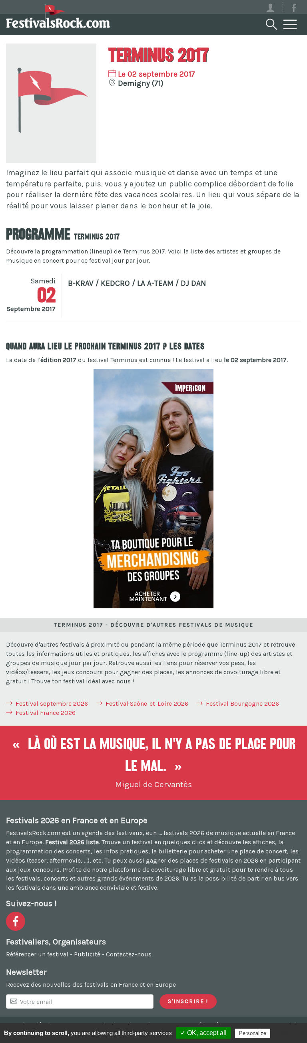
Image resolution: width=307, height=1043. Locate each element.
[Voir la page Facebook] (294, 9)
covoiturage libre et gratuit (190, 869)
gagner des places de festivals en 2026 (202, 860)
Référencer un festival (37, 954)
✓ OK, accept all (203, 1032)
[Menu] (290, 24)
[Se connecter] (274, 7)
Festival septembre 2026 (52, 703)
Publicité (87, 954)
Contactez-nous (129, 954)
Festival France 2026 (46, 712)
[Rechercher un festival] (270, 23)
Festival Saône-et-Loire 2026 (147, 703)
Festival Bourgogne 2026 (242, 703)
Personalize (252, 1033)
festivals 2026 (183, 833)
